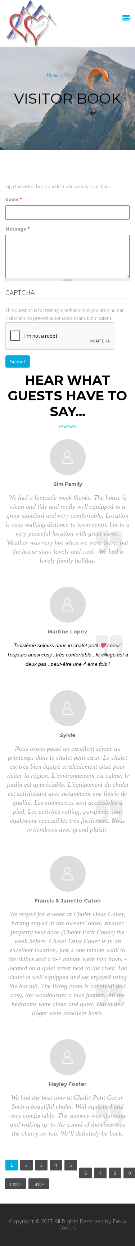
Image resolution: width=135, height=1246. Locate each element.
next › (15, 1184)
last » (38, 1184)
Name (13, 199)
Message (17, 229)
